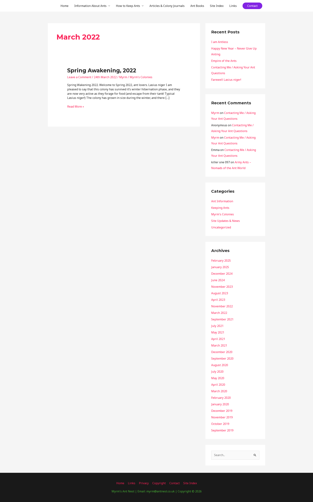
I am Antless (219, 42)
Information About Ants (90, 6)
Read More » (75, 106)
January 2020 (220, 404)
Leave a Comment (79, 77)
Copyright (159, 483)
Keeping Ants (220, 208)
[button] (252, 6)
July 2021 (217, 326)
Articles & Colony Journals (167, 6)
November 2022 (222, 306)
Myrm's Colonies (141, 77)
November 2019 (222, 417)
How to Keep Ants (128, 6)
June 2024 (218, 280)
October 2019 (220, 424)
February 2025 (221, 261)
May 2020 (217, 378)
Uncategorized (221, 227)
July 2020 (217, 372)
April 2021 (218, 339)
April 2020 (218, 385)
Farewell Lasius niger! (226, 80)
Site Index (217, 6)
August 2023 (219, 293)
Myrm (215, 113)
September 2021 (222, 319)
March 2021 (219, 345)
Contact (174, 483)
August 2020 (219, 365)
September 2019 (222, 430)
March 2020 (219, 391)
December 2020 (221, 352)
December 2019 (221, 411)
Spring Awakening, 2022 (101, 70)
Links (233, 6)
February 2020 (221, 398)
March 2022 (219, 313)
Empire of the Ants (224, 61)
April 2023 (218, 300)
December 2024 (221, 274)
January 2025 (220, 267)
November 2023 (222, 287)
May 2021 (217, 332)
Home (64, 6)
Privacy (144, 483)
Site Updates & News (225, 221)
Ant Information (222, 201)
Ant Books (197, 6)
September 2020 (222, 358)
